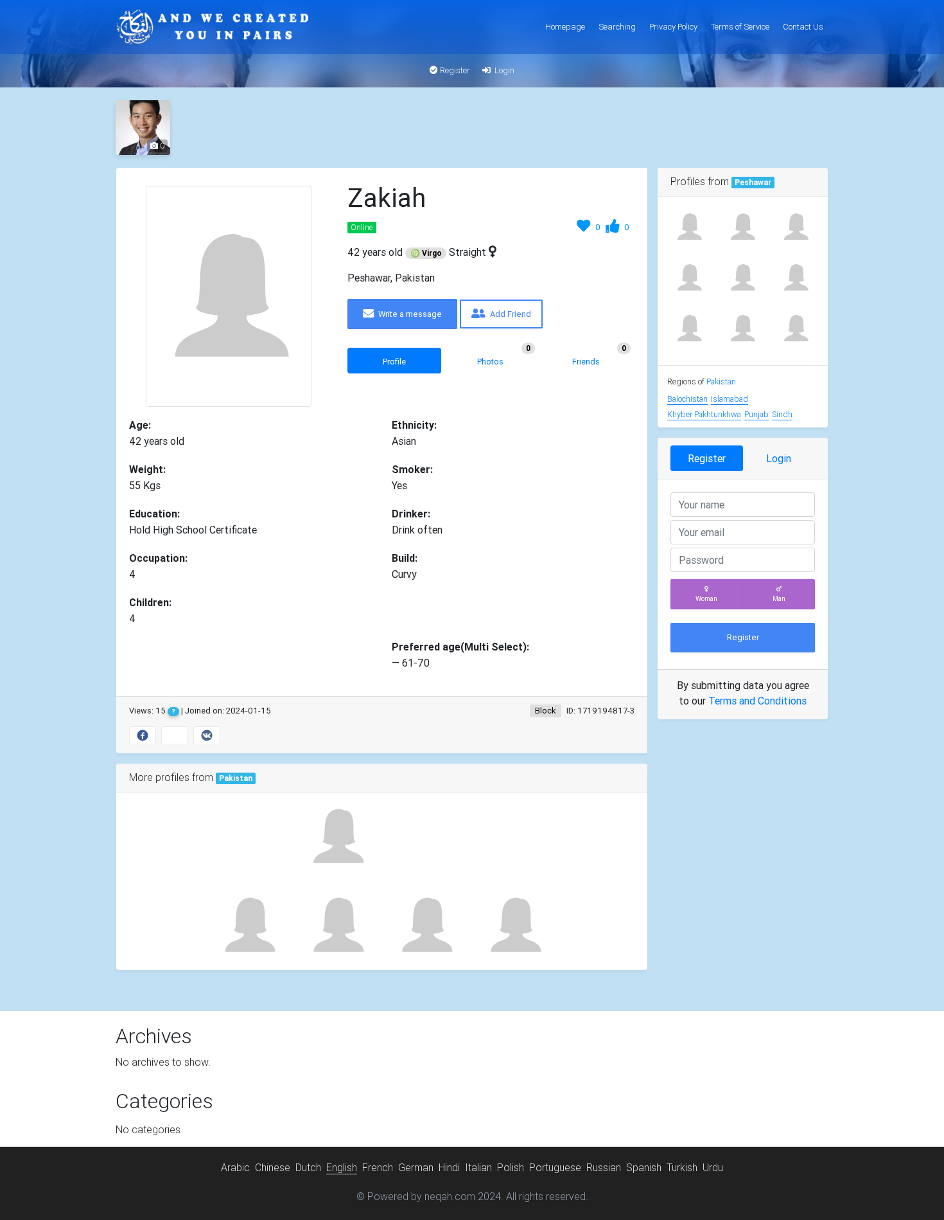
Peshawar (753, 182)
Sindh (782, 414)
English (341, 1167)
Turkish (682, 1167)
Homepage (565, 26)
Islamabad (729, 398)
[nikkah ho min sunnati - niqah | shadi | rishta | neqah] (212, 27)
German (415, 1167)
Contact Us (803, 26)
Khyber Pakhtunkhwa (704, 414)
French (377, 1167)
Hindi (449, 1167)
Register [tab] (707, 458)
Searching (617, 26)
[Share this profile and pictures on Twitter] (174, 735)
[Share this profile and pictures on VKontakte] (206, 735)
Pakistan (235, 778)
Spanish (643, 1167)
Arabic (235, 1167)
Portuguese (555, 1167)
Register (454, 70)
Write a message (409, 314)
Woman (706, 599)
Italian (478, 1167)
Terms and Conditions (757, 700)
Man (779, 599)
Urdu (713, 1167)
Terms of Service (740, 26)
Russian (603, 1167)
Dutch (308, 1167)
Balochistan (687, 398)
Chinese (272, 1167)
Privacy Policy (673, 26)
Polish (510, 1167)
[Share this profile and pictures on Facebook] (142, 735)
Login (503, 70)
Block (545, 710)
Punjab (756, 414)
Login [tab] (778, 458)
